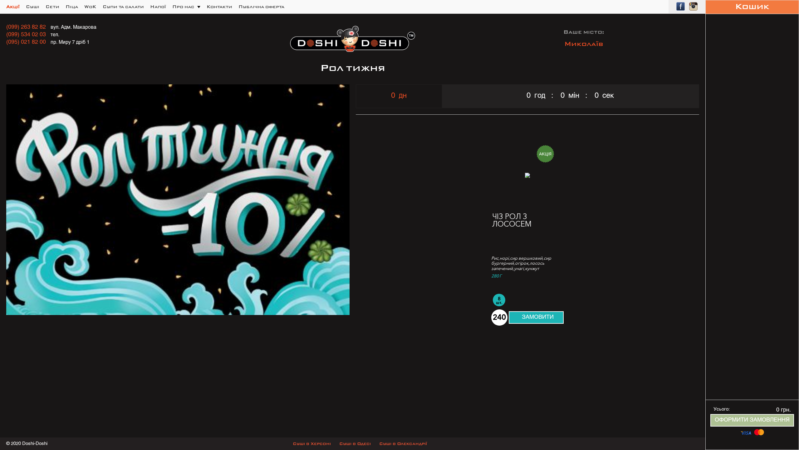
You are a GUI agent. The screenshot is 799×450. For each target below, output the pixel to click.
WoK (90, 7)
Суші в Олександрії (403, 444)
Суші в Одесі (355, 444)
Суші (32, 7)
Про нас (183, 7)
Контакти (219, 7)
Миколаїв (583, 44)
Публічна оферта (261, 7)
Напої (158, 7)
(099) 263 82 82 (26, 27)
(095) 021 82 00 (26, 42)
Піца (72, 7)
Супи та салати (123, 7)
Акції (13, 7)
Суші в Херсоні (312, 444)
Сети (52, 7)
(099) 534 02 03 (26, 35)
